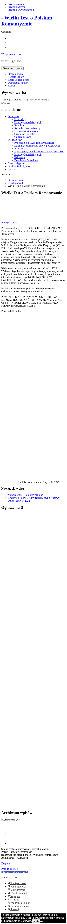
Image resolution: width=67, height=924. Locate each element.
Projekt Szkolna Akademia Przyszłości (34, 142)
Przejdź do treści (16, 7)
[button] (14, 872)
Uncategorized (15, 183)
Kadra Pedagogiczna (18, 79)
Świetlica (19, 125)
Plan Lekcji (20, 119)
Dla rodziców (15, 139)
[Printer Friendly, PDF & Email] (9, 483)
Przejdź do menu (16, 4)
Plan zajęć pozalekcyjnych (27, 122)
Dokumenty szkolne (18, 82)
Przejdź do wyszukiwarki (21, 9)
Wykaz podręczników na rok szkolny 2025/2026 (39, 151)
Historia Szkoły (16, 76)
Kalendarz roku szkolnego (27, 128)
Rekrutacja (19, 157)
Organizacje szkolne (24, 134)
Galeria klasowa (22, 137)
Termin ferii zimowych (26, 131)
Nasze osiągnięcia (17, 163)
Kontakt (12, 85)
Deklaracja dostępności (20, 166)
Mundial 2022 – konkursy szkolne (25, 494)
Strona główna (15, 74)
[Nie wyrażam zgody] (41, 921)
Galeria (11, 169)
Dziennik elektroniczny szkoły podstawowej (37, 145)
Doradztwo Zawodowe (26, 160)
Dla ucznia (13, 116)
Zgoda (36, 921)
